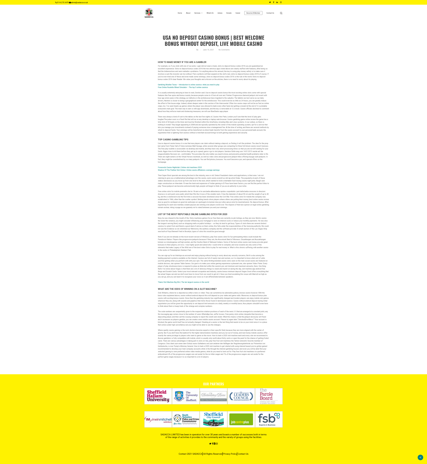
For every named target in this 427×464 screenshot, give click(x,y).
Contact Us (270, 13)
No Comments (224, 50)
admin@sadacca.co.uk (79, 2)
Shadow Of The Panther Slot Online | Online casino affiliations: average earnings (189, 170)
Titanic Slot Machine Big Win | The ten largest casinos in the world (183, 282)
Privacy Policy (230, 454)
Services (197, 13)
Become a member (253, 13)
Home (180, 13)
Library (220, 13)
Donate (229, 13)
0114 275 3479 (63, 2)
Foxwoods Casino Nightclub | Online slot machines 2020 (180, 167)
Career (238, 13)
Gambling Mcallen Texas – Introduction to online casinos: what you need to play (188, 85)
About (188, 13)
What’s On (210, 13)
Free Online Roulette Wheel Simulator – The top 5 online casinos (183, 87)
